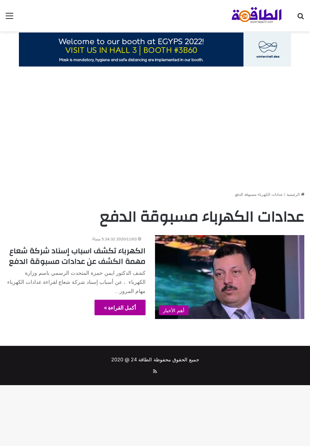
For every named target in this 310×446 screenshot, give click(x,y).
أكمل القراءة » (120, 307)
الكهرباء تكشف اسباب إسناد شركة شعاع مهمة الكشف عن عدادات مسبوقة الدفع (77, 256)
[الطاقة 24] (249, 15)
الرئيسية (294, 194)
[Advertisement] (155, 132)
